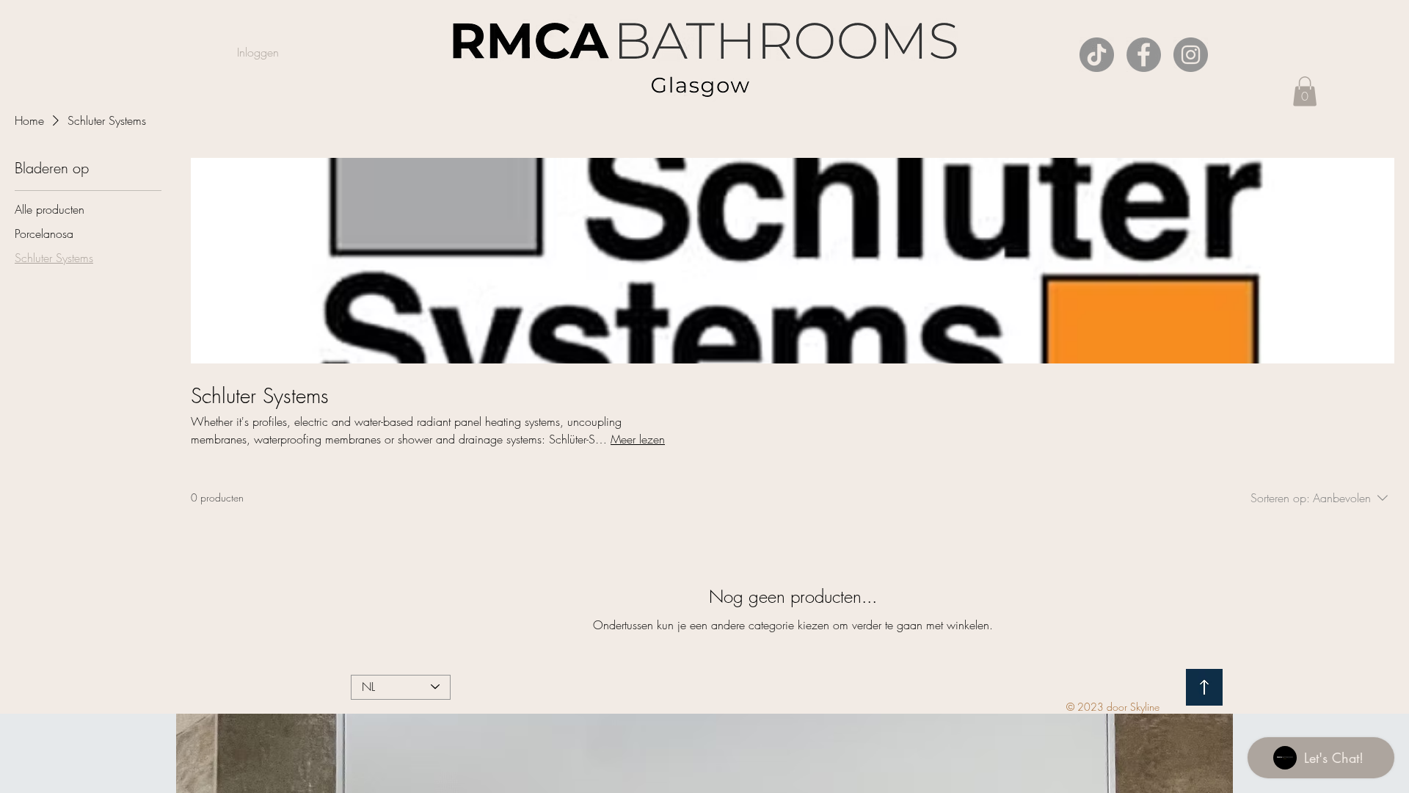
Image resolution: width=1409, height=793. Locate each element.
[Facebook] (1143, 54)
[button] (1304, 91)
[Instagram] (1190, 54)
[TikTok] (1096, 54)
